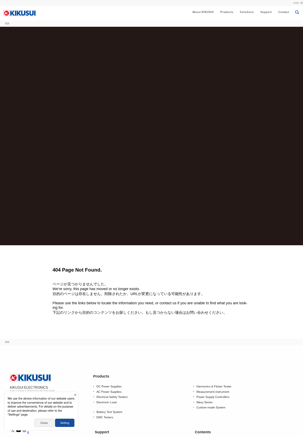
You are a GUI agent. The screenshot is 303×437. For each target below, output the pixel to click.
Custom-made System (210, 407)
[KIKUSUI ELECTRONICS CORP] (19, 13)
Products (226, 12)
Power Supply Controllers (212, 397)
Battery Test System (109, 412)
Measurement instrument (212, 391)
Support (266, 12)
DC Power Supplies (109, 386)
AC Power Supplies (108, 391)
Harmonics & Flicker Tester (213, 386)
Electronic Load (106, 402)
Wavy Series (204, 402)
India (296, 2)
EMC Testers (104, 417)
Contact (283, 12)
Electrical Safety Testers (112, 397)
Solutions (247, 12)
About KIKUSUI (203, 12)
